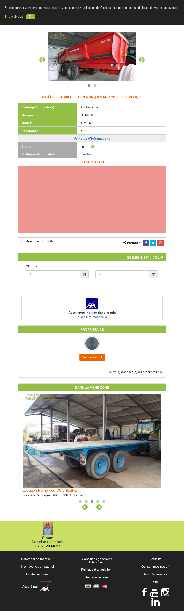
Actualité (155, 559)
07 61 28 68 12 (47, 546)
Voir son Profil (92, 357)
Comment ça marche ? (37, 559)
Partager (133, 242)
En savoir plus (13, 16)
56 (162, 372)
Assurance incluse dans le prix (92, 312)
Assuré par (30, 586)
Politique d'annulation (96, 569)
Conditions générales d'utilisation (97, 560)
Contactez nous (37, 574)
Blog (155, 581)
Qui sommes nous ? (155, 566)
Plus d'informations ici (92, 317)
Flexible (85, 154)
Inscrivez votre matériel (37, 566)
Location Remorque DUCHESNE (50, 490)
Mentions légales (96, 577)
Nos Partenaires (155, 574)
